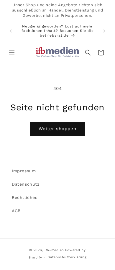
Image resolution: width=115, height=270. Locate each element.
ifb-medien (54, 250)
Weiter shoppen (57, 128)
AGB (16, 210)
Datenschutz (26, 184)
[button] (11, 52)
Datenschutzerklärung (66, 257)
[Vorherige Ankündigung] (10, 30)
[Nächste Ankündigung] (104, 30)
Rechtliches (24, 197)
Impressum (24, 170)
